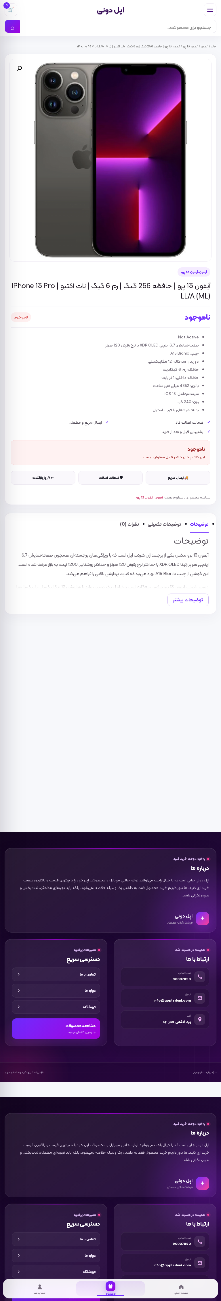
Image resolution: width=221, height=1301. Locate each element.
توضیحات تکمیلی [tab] (164, 524)
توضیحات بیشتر (188, 600)
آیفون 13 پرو (190, 46)
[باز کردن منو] (210, 9)
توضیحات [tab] (199, 524)
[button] (19, 68)
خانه (213, 46)
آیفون (204, 46)
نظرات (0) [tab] (129, 524)
